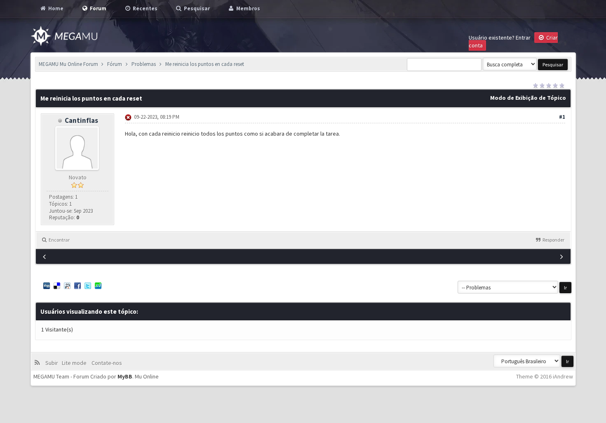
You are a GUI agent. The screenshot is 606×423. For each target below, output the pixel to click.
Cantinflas (81, 120)
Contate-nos (106, 363)
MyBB (124, 376)
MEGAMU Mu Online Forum (68, 64)
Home (55, 8)
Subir (53, 363)
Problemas (144, 64)
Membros (247, 8)
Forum (97, 8)
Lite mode (75, 363)
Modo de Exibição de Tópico (528, 97)
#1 (562, 116)
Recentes (144, 8)
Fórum (114, 64)
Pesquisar (196, 8)
